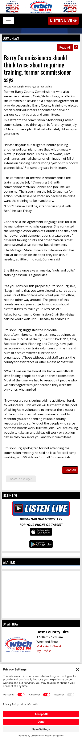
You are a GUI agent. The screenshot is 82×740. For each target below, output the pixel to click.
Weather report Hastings (41, 615)
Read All (65, 47)
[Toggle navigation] (8, 20)
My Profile (43, 651)
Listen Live (61, 20)
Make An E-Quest (48, 646)
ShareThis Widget (21, 479)
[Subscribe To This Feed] (76, 47)
